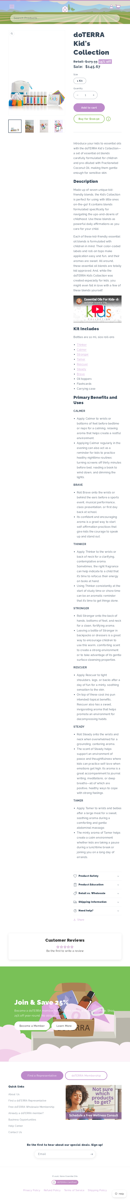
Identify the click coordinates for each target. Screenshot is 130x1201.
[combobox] (65, 18)
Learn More (64, 1025)
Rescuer (82, 364)
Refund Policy (52, 1190)
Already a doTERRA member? (26, 1113)
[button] (97, 876)
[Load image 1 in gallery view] (14, 126)
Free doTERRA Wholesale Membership (31, 1107)
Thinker (82, 344)
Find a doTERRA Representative (27, 1100)
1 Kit (80, 80)
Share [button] (80, 919)
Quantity (78, 88)
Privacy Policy (31, 1190)
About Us (14, 1094)
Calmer (82, 349)
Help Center (15, 1126)
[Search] (116, 18)
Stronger (83, 354)
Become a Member (32, 1025)
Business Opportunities (22, 1119)
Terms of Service (74, 1190)
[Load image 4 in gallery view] (58, 126)
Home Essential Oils (69, 1176)
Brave (81, 374)
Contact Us (15, 1132)
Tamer (81, 359)
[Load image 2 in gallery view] (29, 126)
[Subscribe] (91, 1154)
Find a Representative (42, 1075)
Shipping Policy (97, 1190)
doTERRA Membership (86, 1075)
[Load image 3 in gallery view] (44, 126)
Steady (81, 369)
